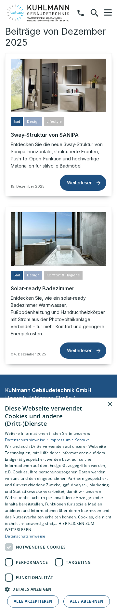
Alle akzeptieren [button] (33, 601)
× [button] (109, 404)
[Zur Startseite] (38, 13)
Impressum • (62, 440)
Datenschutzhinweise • (27, 440)
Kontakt (81, 440)
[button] (107, 12)
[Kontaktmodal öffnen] (80, 13)
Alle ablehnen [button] (86, 601)
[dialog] (58, 506)
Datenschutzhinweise (25, 536)
